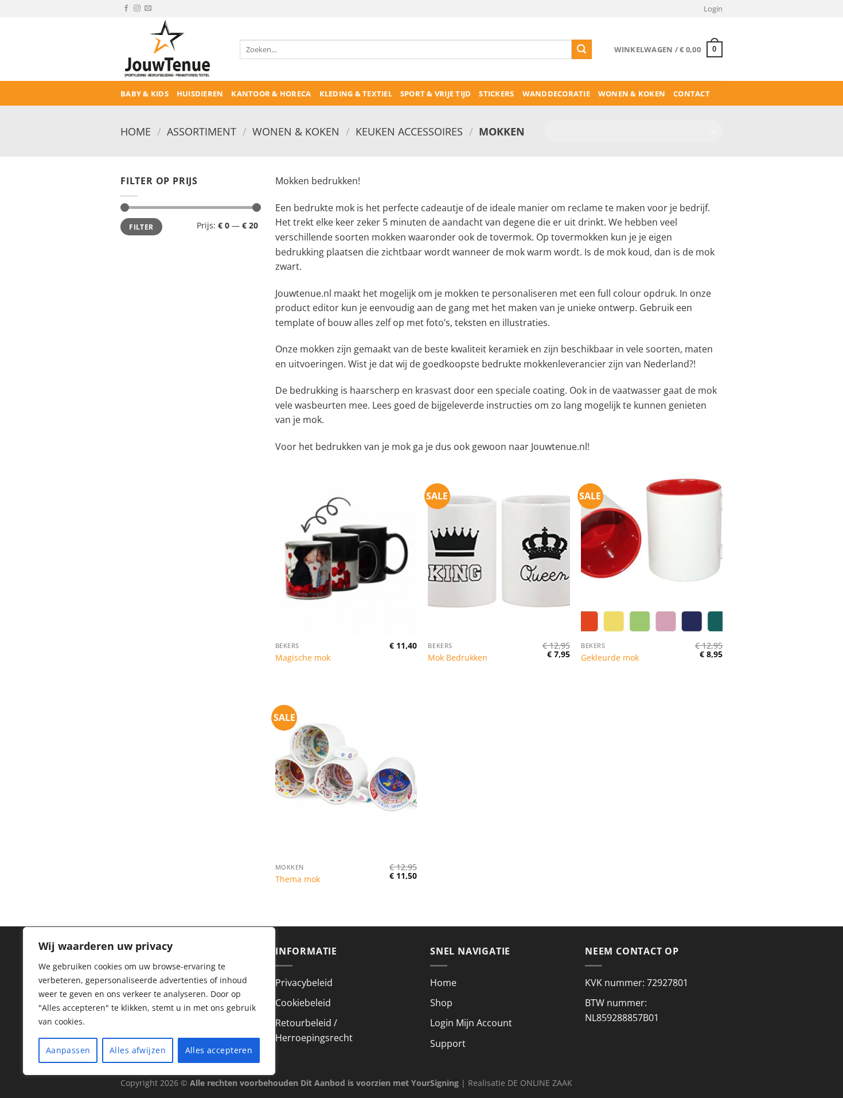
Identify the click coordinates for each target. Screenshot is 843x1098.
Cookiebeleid (303, 1002)
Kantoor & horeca (271, 93)
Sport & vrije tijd (435, 93)
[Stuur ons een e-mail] (148, 9)
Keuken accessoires (409, 131)
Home (135, 131)
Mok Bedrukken (457, 658)
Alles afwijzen (138, 1050)
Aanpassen (68, 1050)
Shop (441, 1002)
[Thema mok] (346, 773)
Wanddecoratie (556, 93)
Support (448, 1043)
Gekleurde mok (610, 658)
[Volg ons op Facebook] (126, 9)
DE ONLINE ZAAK (540, 1082)
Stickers (496, 93)
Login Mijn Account (471, 1022)
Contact (691, 93)
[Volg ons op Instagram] (137, 9)
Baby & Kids (144, 93)
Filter (141, 226)
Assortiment (201, 131)
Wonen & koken (631, 93)
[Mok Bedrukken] (498, 551)
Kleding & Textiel (355, 93)
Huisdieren (200, 93)
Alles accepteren (219, 1050)
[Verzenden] (581, 49)
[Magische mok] (346, 551)
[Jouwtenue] (171, 49)
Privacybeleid (304, 982)
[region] (149, 1001)
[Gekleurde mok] (652, 551)
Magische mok (302, 658)
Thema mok (297, 879)
